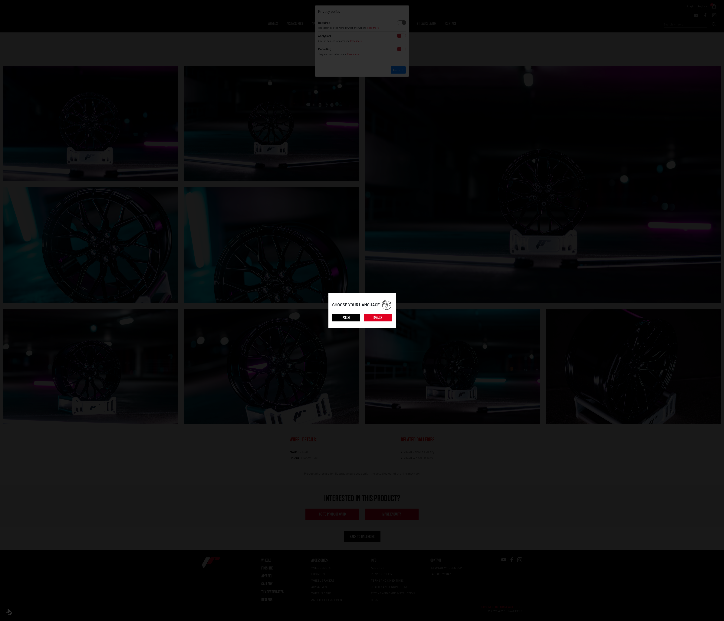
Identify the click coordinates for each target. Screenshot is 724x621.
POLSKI (346, 318)
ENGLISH (378, 318)
